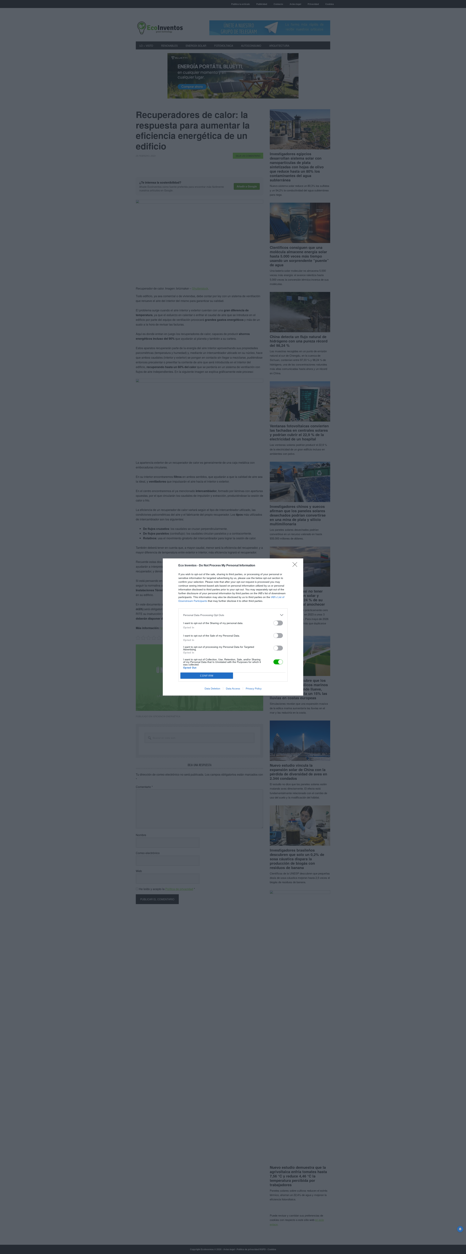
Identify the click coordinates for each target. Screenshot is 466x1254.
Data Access (233, 688)
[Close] (296, 565)
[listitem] (233, 615)
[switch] (278, 623)
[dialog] (233, 627)
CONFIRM (207, 675)
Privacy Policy (254, 688)
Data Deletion (212, 688)
